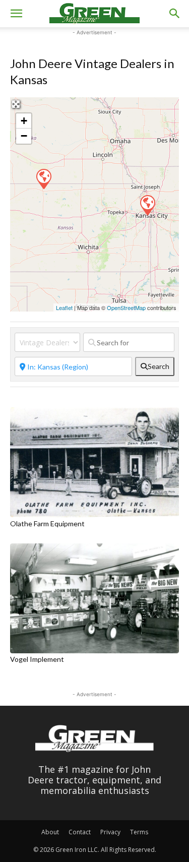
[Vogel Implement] (43, 178)
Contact (80, 832)
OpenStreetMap (126, 307)
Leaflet (64, 307)
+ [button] (24, 120)
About (50, 832)
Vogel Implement (37, 659)
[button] (16, 13)
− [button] (24, 136)
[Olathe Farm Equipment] (147, 204)
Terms (139, 832)
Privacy (110, 832)
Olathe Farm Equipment (47, 523)
